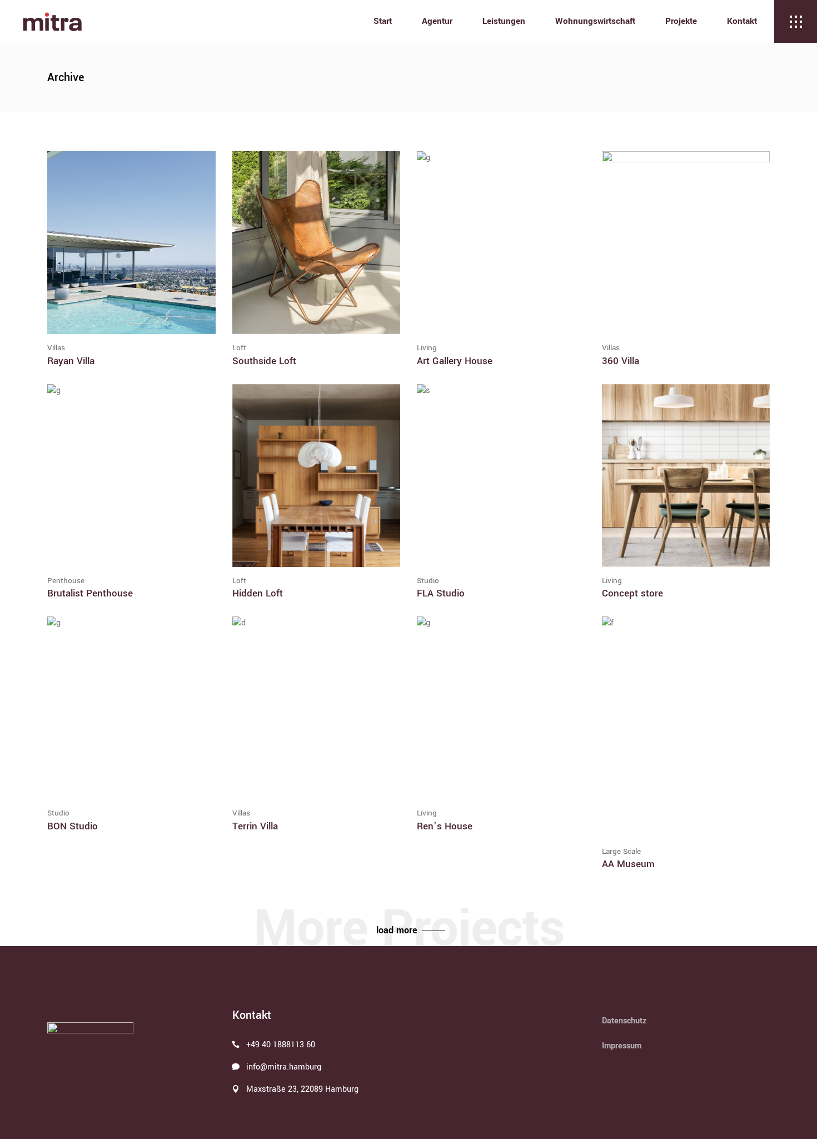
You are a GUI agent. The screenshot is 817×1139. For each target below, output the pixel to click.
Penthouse (65, 580)
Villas (56, 347)
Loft (239, 347)
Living (427, 347)
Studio (428, 580)
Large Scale (621, 851)
